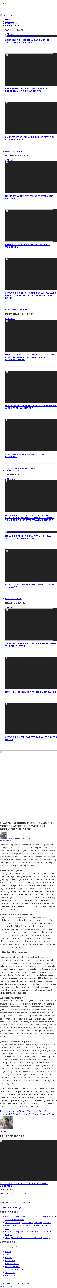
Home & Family (14, 151)
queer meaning (28, 894)
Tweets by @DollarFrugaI (10, 1207)
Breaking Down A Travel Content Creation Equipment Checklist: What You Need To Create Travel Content (29, 517)
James (9, 839)
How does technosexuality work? (21, 1065)
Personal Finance (17, 310)
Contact (8, 1258)
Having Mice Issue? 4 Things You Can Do (31, 692)
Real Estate (13, 598)
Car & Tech (12, 25)
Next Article (5, 1114)
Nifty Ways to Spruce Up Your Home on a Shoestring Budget (31, 406)
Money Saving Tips (23, 468)
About (7, 1254)
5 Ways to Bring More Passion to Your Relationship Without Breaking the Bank (30, 295)
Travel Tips (13, 470)
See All (10, 34)
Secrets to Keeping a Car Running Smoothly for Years (27, 41)
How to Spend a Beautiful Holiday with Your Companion (28, 537)
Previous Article (7, 1111)
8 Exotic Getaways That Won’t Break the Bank (32, 1114)
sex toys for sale (49, 1071)
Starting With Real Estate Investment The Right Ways (27, 1237)
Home (8, 1252)
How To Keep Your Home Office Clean (32, 1111)
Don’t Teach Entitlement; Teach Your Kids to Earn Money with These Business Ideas (30, 357)
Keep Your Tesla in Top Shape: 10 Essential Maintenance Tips (26, 89)
